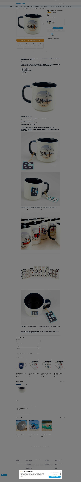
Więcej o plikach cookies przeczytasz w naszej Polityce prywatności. (32, 476)
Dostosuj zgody (54, 474)
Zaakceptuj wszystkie (54, 476)
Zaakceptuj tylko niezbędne (54, 472)
